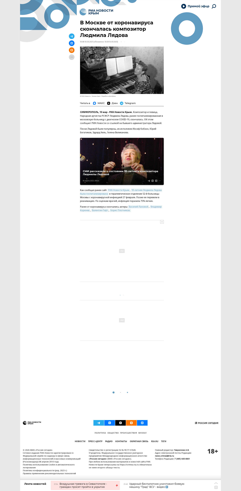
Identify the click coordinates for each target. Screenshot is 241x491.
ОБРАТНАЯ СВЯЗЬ (139, 441)
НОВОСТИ (80, 441)
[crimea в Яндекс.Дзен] (120, 423)
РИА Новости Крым (118, 190)
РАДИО (109, 441)
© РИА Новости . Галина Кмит (90, 96)
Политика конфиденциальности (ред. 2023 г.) (45, 470)
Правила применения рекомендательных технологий (49, 473)
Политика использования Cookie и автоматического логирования (49, 466)
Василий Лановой (138, 206)
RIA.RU (154, 441)
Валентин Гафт (100, 210)
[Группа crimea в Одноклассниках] (131, 423)
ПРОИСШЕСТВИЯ (128, 433)
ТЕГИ (163, 441)
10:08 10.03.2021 (86, 42)
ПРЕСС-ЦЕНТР (95, 441)
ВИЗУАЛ (142, 433)
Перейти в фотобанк (109, 96)
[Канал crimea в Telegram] (98, 423)
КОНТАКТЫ (121, 441)
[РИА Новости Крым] (96, 12)
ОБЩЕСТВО (113, 433)
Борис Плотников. (120, 210)
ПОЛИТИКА (100, 433)
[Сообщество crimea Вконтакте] (109, 423)
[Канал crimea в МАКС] (142, 423)
